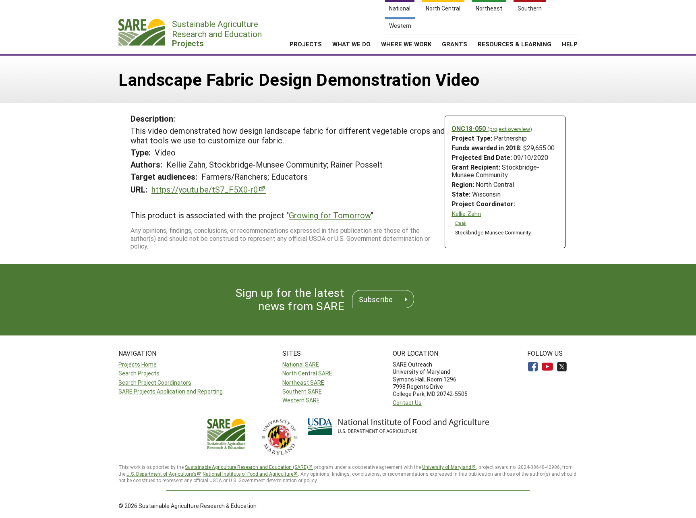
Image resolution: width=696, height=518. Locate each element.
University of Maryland (446, 467)
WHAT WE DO (351, 44)
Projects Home (137, 364)
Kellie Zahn (466, 213)
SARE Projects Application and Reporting (170, 391)
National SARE (300, 364)
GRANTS (454, 44)
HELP (570, 44)
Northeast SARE (303, 382)
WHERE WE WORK (406, 44)
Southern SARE (302, 391)
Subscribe (376, 299)
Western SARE (301, 400)
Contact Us (407, 402)
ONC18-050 (492, 128)
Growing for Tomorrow (330, 215)
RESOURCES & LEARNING (514, 44)
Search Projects (139, 373)
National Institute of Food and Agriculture (248, 473)
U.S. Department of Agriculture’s (161, 473)
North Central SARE (307, 373)
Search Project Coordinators (154, 382)
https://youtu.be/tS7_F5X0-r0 (204, 189)
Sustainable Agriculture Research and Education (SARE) (246, 467)
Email (460, 223)
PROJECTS (306, 44)
